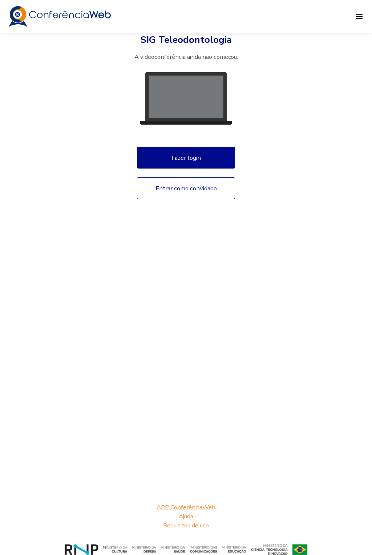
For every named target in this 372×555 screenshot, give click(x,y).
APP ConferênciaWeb (186, 507)
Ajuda (186, 516)
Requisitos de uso (186, 525)
